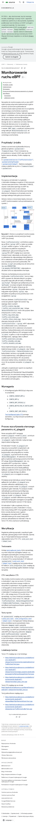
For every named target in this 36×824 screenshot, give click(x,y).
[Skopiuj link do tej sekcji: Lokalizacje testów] (19, 650)
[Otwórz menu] (3, 2)
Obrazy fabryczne (6, 755)
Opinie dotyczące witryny (26, 816)
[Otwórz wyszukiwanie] (20, 2)
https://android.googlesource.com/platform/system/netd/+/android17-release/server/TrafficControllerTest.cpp (19, 707)
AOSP (3, 64)
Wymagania (5, 746)
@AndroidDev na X (7, 768)
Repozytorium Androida (8, 743)
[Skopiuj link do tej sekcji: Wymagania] (15, 387)
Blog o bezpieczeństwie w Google (11, 774)
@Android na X (5, 766)
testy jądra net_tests (14, 550)
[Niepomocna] (24, 68)
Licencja (5, 816)
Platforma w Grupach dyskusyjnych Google (14, 777)
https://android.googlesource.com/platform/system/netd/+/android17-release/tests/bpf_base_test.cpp (19, 679)
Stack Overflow (6, 804)
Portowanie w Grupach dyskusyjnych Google (14, 784)
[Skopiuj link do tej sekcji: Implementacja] (19, 176)
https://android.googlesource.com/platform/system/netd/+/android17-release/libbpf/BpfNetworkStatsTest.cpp (19, 699)
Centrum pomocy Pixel (8, 795)
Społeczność (15, 813)
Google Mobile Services (8, 801)
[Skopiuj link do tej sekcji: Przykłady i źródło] (23, 143)
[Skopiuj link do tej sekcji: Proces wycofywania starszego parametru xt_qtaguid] (26, 430)
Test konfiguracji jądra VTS (14, 415)
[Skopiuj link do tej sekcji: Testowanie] (13, 547)
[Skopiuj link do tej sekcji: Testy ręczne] (13, 613)
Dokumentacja (7, 8)
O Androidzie (5, 813)
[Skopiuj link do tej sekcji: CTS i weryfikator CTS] (20, 575)
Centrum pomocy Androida (9, 792)
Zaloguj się (30, 2)
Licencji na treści (24, 726)
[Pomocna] (21, 68)
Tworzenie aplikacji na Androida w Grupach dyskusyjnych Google (14, 781)
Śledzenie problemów (7, 807)
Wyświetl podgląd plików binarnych (11, 752)
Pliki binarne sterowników (8, 758)
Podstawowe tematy (21, 64)
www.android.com (6, 798)
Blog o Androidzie (6, 771)
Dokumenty (10, 64)
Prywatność (12, 816)
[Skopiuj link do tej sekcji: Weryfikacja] (16, 529)
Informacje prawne (26, 813)
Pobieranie (4, 749)
